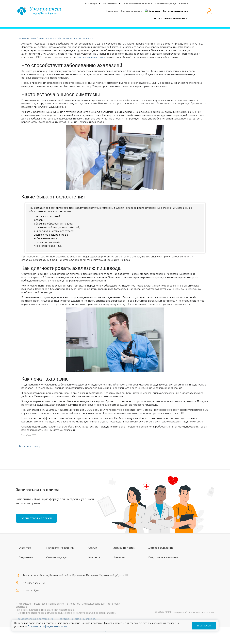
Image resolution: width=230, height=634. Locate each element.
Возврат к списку (29, 446)
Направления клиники (60, 547)
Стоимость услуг (56, 557)
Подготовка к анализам (163, 557)
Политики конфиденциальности (47, 626)
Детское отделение (160, 547)
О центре (25, 547)
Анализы (119, 557)
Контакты (94, 557)
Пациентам (26, 557)
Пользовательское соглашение (35, 618)
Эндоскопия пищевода (91, 57)
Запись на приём (124, 547)
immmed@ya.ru (32, 590)
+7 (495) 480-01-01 (34, 582)
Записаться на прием (36, 518)
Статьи (92, 547)
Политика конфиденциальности (77, 618)
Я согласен (204, 625)
